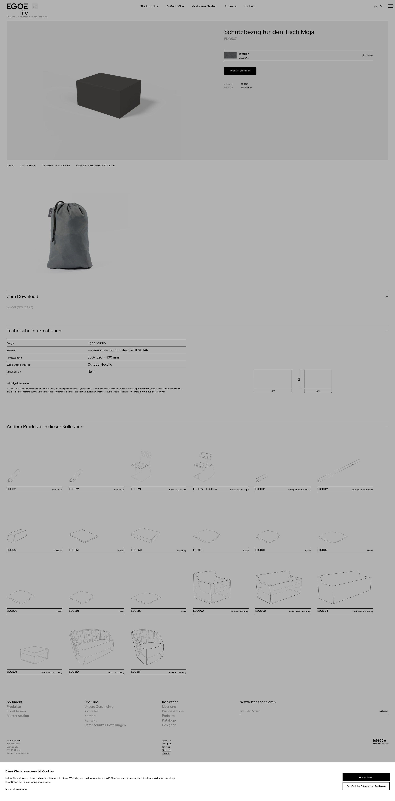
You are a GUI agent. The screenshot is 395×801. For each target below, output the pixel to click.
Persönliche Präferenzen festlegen (366, 786)
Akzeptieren (366, 776)
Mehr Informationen (16, 788)
